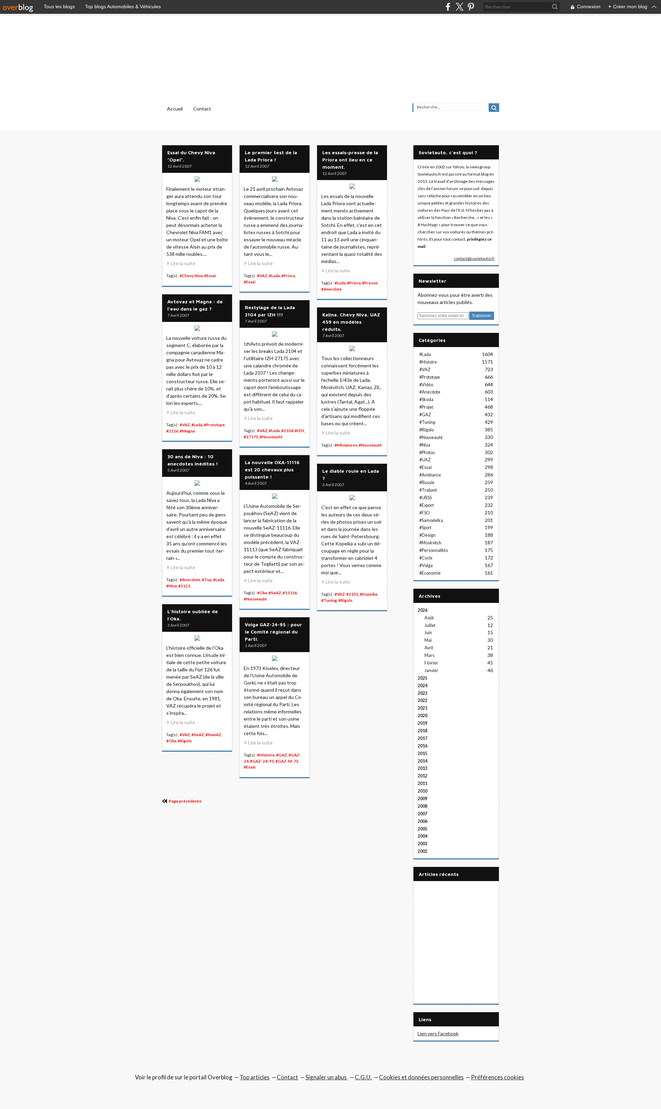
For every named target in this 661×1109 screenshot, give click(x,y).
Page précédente (185, 801)
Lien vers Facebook (438, 1033)
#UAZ (425, 459)
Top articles (255, 1077)
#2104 (287, 430)
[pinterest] (470, 7)
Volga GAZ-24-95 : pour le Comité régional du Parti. (273, 631)
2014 (422, 761)
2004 (422, 836)
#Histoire (266, 755)
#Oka (262, 592)
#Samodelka (431, 520)
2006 (422, 821)
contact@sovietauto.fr (474, 258)
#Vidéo (426, 384)
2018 (422, 730)
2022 (422, 700)
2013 (422, 768)
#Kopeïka (368, 594)
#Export (426, 505)
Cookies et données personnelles (421, 1077)
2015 (422, 753)
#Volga (426, 565)
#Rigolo (345, 600)
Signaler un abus (326, 1077)
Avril (428, 647)
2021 (422, 708)
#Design (427, 535)
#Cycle (425, 558)
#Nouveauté (271, 437)
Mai (428, 640)
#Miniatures (346, 445)
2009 (422, 798)
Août (429, 617)
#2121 (184, 586)
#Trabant (428, 490)
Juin (428, 632)
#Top (207, 579)
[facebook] (448, 7)
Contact (202, 109)
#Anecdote (331, 289)
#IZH (299, 430)
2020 (422, 715)
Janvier (431, 670)
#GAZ (281, 755)
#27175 (251, 437)
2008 (422, 806)
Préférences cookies (497, 1077)
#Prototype (214, 424)
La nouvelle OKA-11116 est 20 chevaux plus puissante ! (272, 469)
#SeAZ (275, 592)
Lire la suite (183, 263)
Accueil (175, 109)
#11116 (290, 592)
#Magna (187, 431)
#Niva (171, 586)
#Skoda (426, 399)
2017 (422, 738)
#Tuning (329, 600)
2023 (422, 693)
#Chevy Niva (191, 275)
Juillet (430, 625)
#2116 (172, 431)
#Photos (427, 452)
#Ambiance (430, 475)
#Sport (425, 527)
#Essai (210, 275)
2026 (422, 610)
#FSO (424, 512)
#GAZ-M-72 (286, 761)
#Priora (288, 275)
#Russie (426, 482)
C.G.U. (363, 1077)
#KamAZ (213, 734)
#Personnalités (433, 550)
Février (431, 663)
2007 (422, 813)
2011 (422, 783)
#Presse (370, 283)
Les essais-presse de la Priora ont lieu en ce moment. (350, 159)
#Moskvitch (430, 542)
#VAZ (262, 275)
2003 (422, 843)
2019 (422, 723)
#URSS (425, 497)
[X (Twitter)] (459, 7)
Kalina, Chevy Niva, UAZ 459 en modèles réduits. (351, 322)
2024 (422, 685)
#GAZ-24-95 (262, 761)
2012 (422, 775)
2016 (422, 746)
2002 (422, 851)
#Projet (426, 407)
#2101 (352, 594)
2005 (422, 828)
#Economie (430, 573)
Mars (429, 655)
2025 (422, 678)
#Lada (274, 275)
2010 (422, 791)
